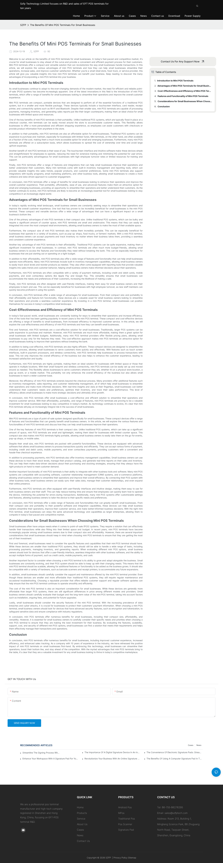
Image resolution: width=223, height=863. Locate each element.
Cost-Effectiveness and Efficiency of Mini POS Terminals (185, 91)
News (198, 745)
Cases (190, 745)
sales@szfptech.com (176, 812)
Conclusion (164, 106)
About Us (82, 824)
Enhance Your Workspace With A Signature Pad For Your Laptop (50, 758)
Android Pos (125, 807)
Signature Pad (126, 829)
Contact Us (83, 840)
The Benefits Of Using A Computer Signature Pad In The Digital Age (175, 758)
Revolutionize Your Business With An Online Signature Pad (112, 758)
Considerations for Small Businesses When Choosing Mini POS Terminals (185, 101)
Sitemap (131, 857)
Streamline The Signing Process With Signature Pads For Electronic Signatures (41, 752)
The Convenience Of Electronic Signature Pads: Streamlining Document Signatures (175, 752)
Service (81, 818)
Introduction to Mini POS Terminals (175, 80)
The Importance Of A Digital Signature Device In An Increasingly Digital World (112, 752)
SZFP (23, 24)
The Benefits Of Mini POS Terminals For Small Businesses (62, 24)
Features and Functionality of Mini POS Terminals (183, 96)
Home (80, 807)
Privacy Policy (120, 857)
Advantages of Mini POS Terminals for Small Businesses (184, 85)
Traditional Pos (126, 818)
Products (82, 812)
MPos (121, 812)
